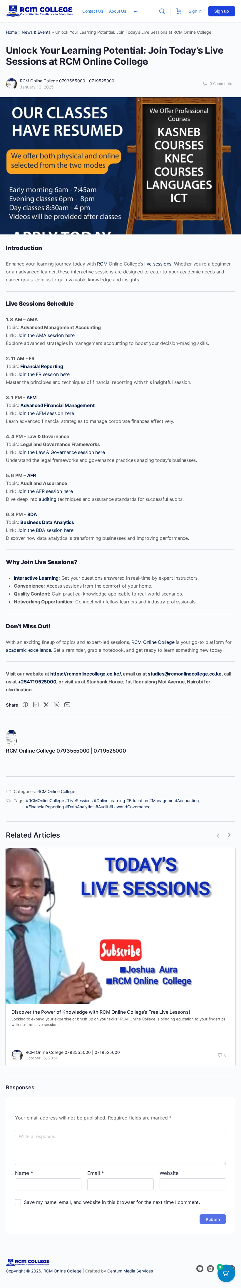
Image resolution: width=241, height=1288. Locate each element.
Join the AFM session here (45, 413)
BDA (32, 514)
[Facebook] (25, 705)
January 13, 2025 (37, 86)
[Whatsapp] (56, 705)
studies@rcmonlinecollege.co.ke (185, 674)
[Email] (67, 705)
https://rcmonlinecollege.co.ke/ (85, 674)
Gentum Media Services (130, 1270)
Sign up (221, 10)
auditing (47, 499)
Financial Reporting (41, 366)
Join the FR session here (43, 374)
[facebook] (199, 1268)
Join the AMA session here (46, 335)
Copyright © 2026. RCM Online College (43, 1270)
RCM (102, 264)
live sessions (157, 264)
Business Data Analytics (47, 522)
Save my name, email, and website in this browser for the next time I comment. (112, 1202)
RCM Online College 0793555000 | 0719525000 (67, 80)
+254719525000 (37, 682)
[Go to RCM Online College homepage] (39, 10)
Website (169, 1173)
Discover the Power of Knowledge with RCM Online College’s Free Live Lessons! (100, 1012)
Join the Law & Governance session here (61, 452)
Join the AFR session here (45, 491)
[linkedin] (210, 1268)
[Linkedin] (35, 705)
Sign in (195, 10)
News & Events (36, 32)
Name (24, 1173)
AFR (31, 475)
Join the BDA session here (45, 530)
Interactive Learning (36, 578)
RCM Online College (153, 642)
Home (11, 32)
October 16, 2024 (42, 1058)
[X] (46, 705)
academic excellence (28, 650)
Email (95, 1173)
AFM (31, 397)
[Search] (162, 11)
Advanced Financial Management (57, 405)
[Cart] (179, 11)
